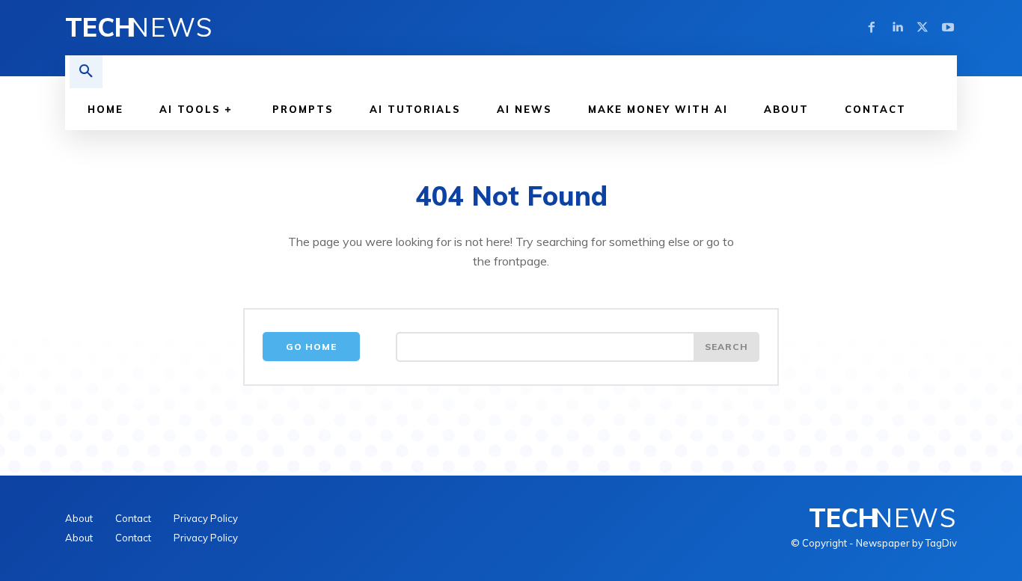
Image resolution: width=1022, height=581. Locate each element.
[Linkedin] (897, 28)
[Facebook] (872, 28)
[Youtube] (948, 28)
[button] (86, 71)
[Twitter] (922, 28)
